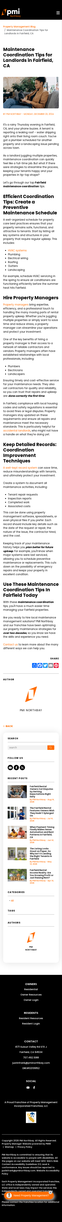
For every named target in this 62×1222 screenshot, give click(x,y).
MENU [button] (58, 13)
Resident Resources (31, 1018)
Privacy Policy (24, 1146)
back (9, 726)
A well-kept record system (20, 468)
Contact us (10, 644)
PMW (48, 1143)
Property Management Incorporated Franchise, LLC (36, 1104)
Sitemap (9, 1146)
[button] (10, 767)
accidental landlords (16, 430)
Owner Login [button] (31, 1000)
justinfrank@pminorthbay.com (31, 1063)
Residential (31, 989)
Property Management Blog (19, 26)
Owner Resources (31, 994)
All (12, 900)
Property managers (15, 304)
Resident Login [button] (31, 1023)
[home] (11, 12)
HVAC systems (17, 250)
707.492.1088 (31, 1057)
